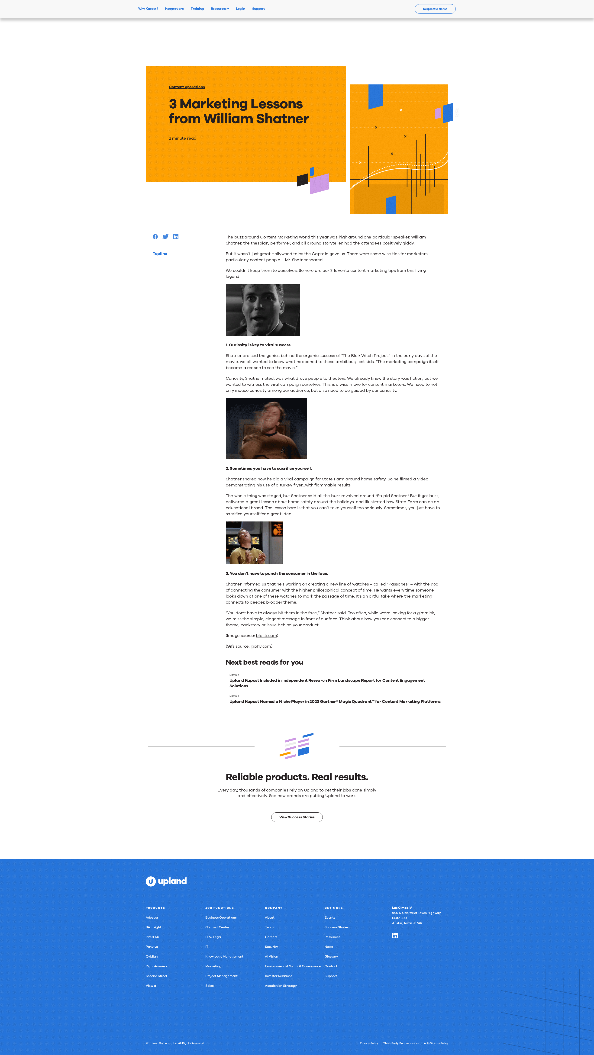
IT (206, 947)
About (269, 917)
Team (269, 927)
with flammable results (328, 485)
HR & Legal (213, 937)
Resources (219, 8)
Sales (209, 986)
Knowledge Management (224, 956)
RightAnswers (156, 966)
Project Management (221, 976)
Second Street (156, 976)
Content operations (187, 87)
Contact (331, 966)
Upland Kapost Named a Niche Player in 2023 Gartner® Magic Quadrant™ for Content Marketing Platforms (335, 701)
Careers (271, 937)
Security (271, 947)
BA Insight (153, 927)
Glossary (331, 956)
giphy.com (261, 646)
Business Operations (220, 917)
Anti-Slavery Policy (436, 1043)
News (329, 947)
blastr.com (266, 635)
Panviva (152, 947)
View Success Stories (297, 817)
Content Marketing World (285, 237)
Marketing (213, 966)
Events (330, 917)
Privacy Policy (369, 1043)
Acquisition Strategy (281, 986)
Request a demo (435, 9)
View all (152, 986)
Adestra (152, 917)
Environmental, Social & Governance (293, 966)
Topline (160, 253)
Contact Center (217, 927)
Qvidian (152, 956)
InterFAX (152, 937)
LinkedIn (395, 935)
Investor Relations (278, 976)
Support (331, 976)
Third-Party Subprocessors (401, 1043)
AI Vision (271, 956)
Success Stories (337, 927)
